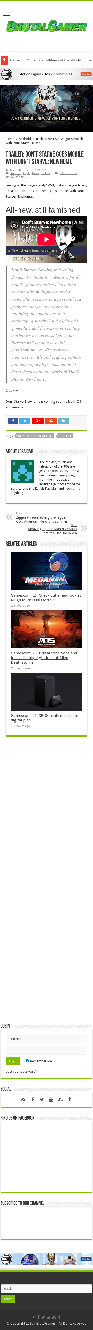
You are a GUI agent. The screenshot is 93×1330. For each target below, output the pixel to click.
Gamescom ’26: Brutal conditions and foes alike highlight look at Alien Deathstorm (44, 658)
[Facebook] (32, 1099)
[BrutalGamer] (46, 25)
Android (25, 139)
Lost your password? (21, 1071)
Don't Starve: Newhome (35, 436)
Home (10, 139)
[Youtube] (51, 1099)
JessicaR (15, 170)
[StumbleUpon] (60, 1099)
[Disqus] (46, 815)
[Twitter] (42, 1099)
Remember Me (40, 1061)
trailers (45, 173)
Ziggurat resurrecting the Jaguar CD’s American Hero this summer (41, 517)
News (35, 173)
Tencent (65, 436)
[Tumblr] (70, 1099)
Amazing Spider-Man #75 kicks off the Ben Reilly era (52, 529)
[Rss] (23, 1099)
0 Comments (68, 173)
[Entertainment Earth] (46, 74)
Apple (26, 173)
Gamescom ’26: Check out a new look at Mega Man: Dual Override (46, 597)
